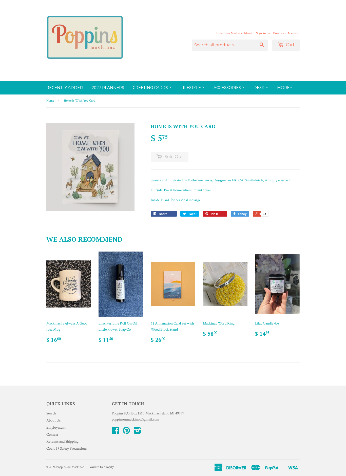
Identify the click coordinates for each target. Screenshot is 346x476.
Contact (52, 434)
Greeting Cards (151, 87)
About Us (53, 420)
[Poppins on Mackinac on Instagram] (137, 432)
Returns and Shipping (62, 441)
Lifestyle (191, 87)
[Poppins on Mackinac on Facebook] (115, 432)
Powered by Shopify (101, 467)
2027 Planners (108, 87)
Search (51, 413)
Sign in (261, 33)
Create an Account (286, 33)
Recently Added (64, 87)
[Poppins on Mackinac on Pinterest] (126, 432)
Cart (290, 44)
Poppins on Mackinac (70, 467)
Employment (56, 427)
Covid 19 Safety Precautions (66, 448)
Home (50, 101)
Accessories (228, 87)
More (283, 87)
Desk (259, 87)
